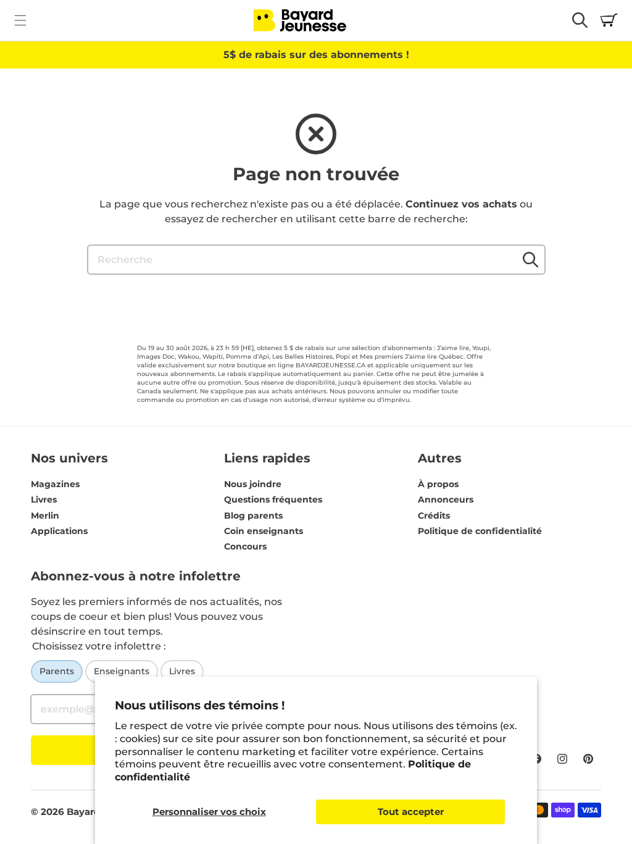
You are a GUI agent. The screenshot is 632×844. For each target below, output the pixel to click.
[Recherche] (530, 259)
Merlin (45, 515)
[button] (20, 20)
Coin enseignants (263, 531)
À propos (438, 484)
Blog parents (253, 515)
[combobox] (316, 260)
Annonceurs (445, 499)
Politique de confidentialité (480, 531)
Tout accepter (411, 811)
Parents (57, 671)
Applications (59, 531)
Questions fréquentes (273, 499)
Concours (245, 546)
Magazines (55, 484)
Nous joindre (252, 484)
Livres (44, 499)
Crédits (434, 515)
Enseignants (121, 671)
